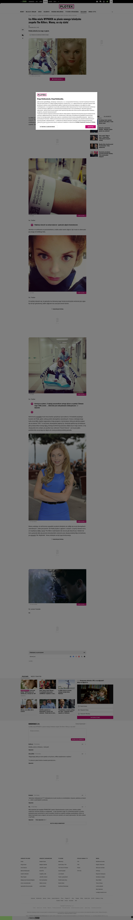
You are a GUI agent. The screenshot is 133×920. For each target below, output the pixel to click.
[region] (66, 111)
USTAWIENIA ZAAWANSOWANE (47, 126)
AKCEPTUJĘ (90, 126)
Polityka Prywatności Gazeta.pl (83, 122)
